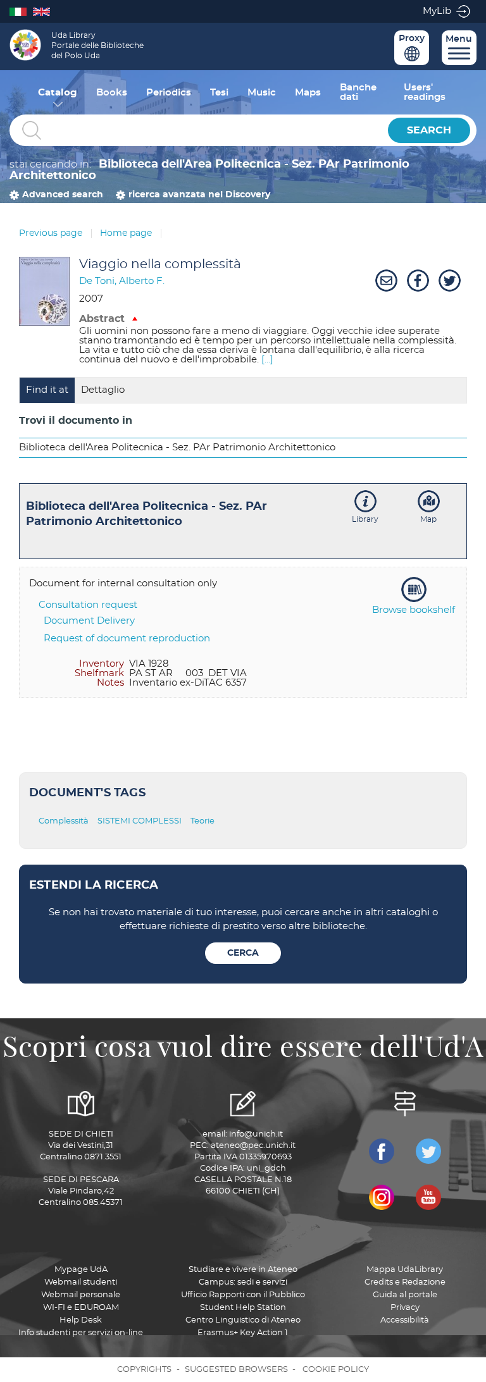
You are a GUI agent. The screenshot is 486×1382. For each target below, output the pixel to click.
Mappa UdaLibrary (404, 1270)
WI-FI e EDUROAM (81, 1308)
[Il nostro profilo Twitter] (428, 1151)
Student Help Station (243, 1308)
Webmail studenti (80, 1282)
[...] (267, 359)
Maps (308, 92)
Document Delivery (89, 621)
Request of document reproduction (127, 638)
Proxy (412, 38)
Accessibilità (404, 1320)
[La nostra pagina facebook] (381, 1151)
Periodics (168, 92)
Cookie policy (335, 1370)
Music (261, 92)
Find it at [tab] (47, 390)
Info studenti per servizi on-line (80, 1333)
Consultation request (88, 605)
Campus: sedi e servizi (243, 1282)
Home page (126, 233)
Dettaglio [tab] (103, 390)
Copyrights (144, 1370)
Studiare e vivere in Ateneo (243, 1270)
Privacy (405, 1308)
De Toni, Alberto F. (122, 281)
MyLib (437, 11)
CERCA (243, 953)
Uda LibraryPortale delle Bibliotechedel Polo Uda (97, 45)
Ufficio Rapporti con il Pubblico (243, 1295)
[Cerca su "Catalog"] (195, 130)
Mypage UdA (81, 1270)
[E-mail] (384, 280)
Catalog (57, 92)
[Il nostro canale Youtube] (428, 1197)
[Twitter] (448, 280)
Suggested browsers (236, 1370)
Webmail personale (80, 1295)
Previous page (50, 233)
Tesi (219, 92)
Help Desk (80, 1320)
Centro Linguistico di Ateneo (243, 1320)
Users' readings (425, 92)
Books (111, 92)
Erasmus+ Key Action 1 (242, 1333)
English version (44, 11)
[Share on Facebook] (416, 280)
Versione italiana (21, 11)
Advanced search (62, 194)
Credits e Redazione (405, 1282)
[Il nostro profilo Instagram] (381, 1197)
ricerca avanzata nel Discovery (199, 194)
